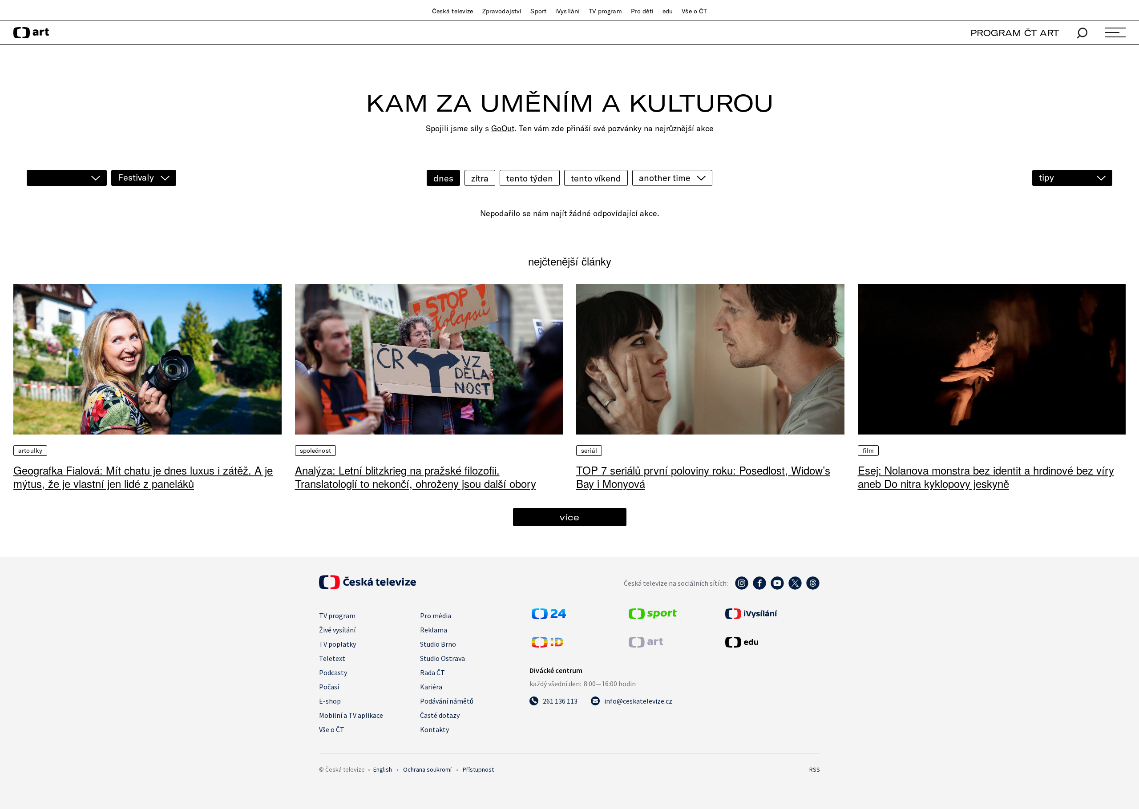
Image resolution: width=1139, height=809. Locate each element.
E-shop (330, 700)
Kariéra (431, 686)
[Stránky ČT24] (549, 616)
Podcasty (333, 672)
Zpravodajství (502, 11)
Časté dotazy (440, 715)
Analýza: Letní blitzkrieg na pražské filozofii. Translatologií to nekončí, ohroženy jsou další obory (415, 476)
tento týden (529, 178)
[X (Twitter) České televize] (795, 587)
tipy (1046, 177)
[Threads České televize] (813, 587)
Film (868, 451)
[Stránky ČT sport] (653, 616)
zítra (480, 178)
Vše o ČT (694, 11)
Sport (538, 11)
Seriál (589, 451)
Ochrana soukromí (427, 769)
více (569, 517)
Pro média (435, 615)
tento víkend (596, 178)
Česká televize (452, 11)
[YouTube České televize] (777, 587)
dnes (443, 178)
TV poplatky (337, 644)
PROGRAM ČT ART (1014, 32)
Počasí (329, 686)
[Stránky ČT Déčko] (547, 644)
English (382, 769)
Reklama (433, 629)
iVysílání (567, 11)
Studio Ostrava (442, 658)
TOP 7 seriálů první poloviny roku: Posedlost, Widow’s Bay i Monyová (703, 476)
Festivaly (136, 177)
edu (667, 11)
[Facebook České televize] (759, 587)
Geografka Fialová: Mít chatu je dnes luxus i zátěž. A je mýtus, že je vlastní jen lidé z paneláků (143, 476)
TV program (605, 11)
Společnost (315, 451)
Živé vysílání (337, 629)
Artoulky (30, 451)
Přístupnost (478, 769)
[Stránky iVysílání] (771, 613)
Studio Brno (438, 644)
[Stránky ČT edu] (771, 642)
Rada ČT (432, 672)
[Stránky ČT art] (646, 644)
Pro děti (642, 11)
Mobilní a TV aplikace (351, 715)
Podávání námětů (446, 700)
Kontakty (434, 729)
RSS (814, 769)
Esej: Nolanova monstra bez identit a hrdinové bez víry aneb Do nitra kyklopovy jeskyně (986, 476)
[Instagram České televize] (742, 587)
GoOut (502, 128)
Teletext (332, 658)
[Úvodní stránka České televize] (367, 586)
